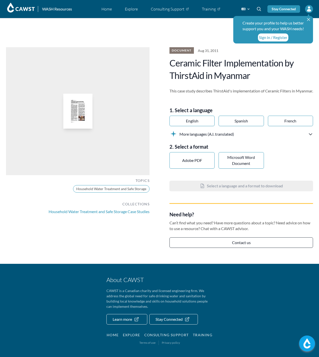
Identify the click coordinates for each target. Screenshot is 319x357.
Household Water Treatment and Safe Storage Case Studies (99, 211)
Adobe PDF (192, 160)
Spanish (241, 120)
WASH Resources (57, 8)
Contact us (241, 242)
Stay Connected (284, 9)
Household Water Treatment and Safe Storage (111, 189)
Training (202, 335)
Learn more (122, 319)
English (192, 120)
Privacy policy (171, 343)
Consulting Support (166, 335)
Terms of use (147, 343)
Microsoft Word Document (241, 160)
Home (113, 335)
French (290, 120)
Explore (131, 335)
